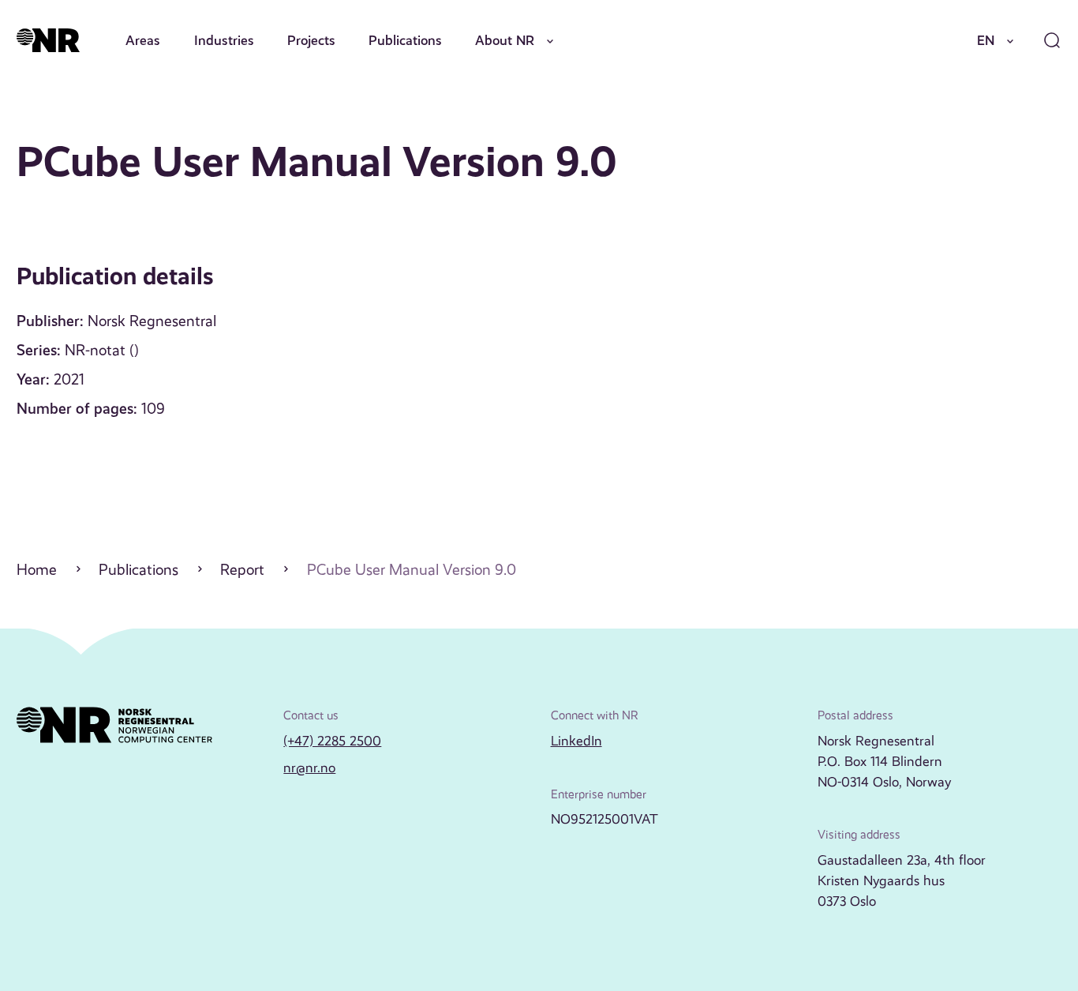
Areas (142, 40)
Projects (311, 40)
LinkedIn (576, 741)
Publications (405, 40)
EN (985, 40)
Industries (224, 40)
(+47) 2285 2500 (332, 741)
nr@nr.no (309, 767)
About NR (504, 40)
